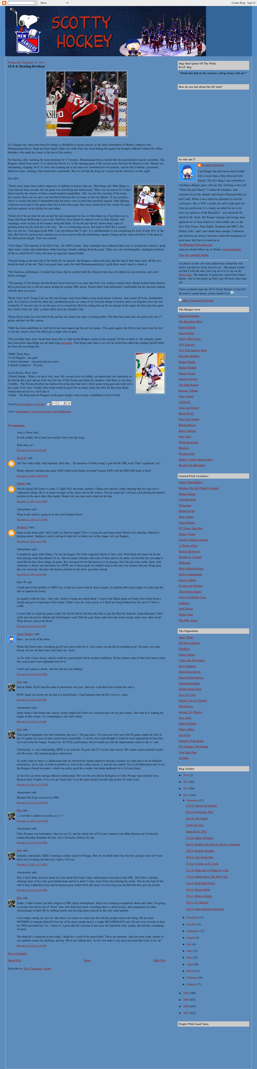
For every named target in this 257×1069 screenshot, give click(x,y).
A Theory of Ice (188, 545)
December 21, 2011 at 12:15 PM (32, 501)
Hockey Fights (187, 534)
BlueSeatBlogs (187, 425)
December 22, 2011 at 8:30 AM (31, 699)
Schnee (21, 483)
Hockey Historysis (189, 551)
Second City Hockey (190, 712)
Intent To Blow (187, 580)
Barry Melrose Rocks (191, 568)
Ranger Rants (186, 333)
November (193, 917)
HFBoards (185, 563)
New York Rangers (61, 411)
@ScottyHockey (232, 249)
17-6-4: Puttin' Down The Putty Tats (207, 877)
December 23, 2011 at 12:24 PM (32, 864)
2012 (186, 788)
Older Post (159, 960)
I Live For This (195, 825)
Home (87, 960)
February (192, 977)
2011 (186, 795)
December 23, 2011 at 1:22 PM (31, 945)
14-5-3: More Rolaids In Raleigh (205, 909)
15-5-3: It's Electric (197, 902)
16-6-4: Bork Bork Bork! (200, 883)
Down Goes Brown (189, 672)
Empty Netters (187, 654)
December (193, 800)
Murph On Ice (187, 511)
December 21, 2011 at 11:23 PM (32, 674)
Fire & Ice (185, 735)
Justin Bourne (187, 522)
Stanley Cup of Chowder (193, 700)
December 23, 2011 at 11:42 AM (32, 802)
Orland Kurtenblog (189, 683)
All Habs (184, 758)
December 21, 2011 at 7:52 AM (31, 450)
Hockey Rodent (187, 367)
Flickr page (185, 274)
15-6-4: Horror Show (198, 889)
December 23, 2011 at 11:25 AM (32, 784)
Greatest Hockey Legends (193, 540)
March (191, 971)
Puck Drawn (186, 608)
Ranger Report (187, 327)
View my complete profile (193, 255)
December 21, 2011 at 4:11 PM (31, 541)
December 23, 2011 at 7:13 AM (31, 721)
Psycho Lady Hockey (191, 586)
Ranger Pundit (187, 362)
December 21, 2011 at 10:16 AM (32, 475)
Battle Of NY (186, 413)
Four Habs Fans (188, 752)
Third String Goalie (190, 591)
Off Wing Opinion (189, 643)
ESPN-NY (185, 402)
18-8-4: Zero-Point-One (199, 857)
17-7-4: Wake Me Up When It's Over (207, 870)
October (192, 924)
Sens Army (185, 718)
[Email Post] (48, 404)
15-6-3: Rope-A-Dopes (199, 896)
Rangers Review (188, 379)
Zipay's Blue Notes (190, 339)
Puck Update (186, 517)
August (191, 937)
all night (66, 343)
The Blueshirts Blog (190, 321)
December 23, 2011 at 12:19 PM (32, 842)
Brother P (22, 527)
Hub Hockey (186, 706)
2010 (186, 993)
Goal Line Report (189, 408)
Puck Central (186, 396)
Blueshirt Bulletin (189, 356)
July (189, 944)
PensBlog (184, 649)
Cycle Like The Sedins (192, 660)
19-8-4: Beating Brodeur (200, 851)
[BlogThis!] (58, 403)
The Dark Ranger (189, 385)
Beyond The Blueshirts (192, 465)
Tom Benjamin (187, 499)
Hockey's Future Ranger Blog (196, 459)
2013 (186, 782)
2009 (186, 999)
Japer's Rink (186, 637)
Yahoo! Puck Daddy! (191, 482)
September (193, 931)
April (190, 964)
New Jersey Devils (41, 411)
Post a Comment (17, 953)
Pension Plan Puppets (191, 677)
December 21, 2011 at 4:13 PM (31, 574)
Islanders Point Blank (191, 741)
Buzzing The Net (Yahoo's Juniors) (199, 488)
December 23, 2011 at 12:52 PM (32, 889)
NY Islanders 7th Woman (193, 746)
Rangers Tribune (188, 390)
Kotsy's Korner (187, 431)
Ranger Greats (187, 373)
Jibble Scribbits (188, 723)
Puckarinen (185, 505)
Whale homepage (188, 442)
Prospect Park (187, 454)
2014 (186, 775)
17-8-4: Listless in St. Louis (202, 863)
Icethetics (184, 603)
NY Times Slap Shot (191, 528)
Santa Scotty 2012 (196, 831)
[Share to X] (61, 403)
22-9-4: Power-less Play (199, 812)
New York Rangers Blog (193, 350)
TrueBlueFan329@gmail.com (195, 245)
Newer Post (14, 960)
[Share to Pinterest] (69, 403)
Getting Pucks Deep (190, 689)
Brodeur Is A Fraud (190, 557)
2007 (186, 1013)
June (190, 951)
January (191, 984)
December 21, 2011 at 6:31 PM (31, 626)
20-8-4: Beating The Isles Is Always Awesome (213, 844)
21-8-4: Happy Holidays (200, 838)
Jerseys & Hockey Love (192, 597)
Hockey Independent (190, 574)
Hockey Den (186, 614)
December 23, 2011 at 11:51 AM (32, 820)
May (190, 957)
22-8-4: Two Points (197, 818)
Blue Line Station (189, 419)
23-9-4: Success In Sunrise (201, 805)
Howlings (184, 448)
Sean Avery (185, 436)
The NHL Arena (188, 620)
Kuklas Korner (187, 494)
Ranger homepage (189, 316)
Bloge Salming (187, 666)
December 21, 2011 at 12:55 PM (32, 519)
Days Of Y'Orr (187, 695)
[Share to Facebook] (65, 403)
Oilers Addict (186, 729)
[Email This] (54, 403)
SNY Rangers (187, 344)
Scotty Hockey (25, 634)
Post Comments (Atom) (37, 968)
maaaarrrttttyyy (23, 411)
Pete (19, 682)
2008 (186, 1006)
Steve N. (22, 458)
